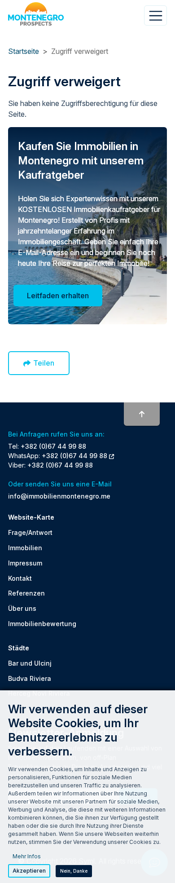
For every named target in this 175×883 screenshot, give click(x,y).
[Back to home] (36, 14)
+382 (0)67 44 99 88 (53, 446)
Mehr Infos (27, 856)
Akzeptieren (29, 870)
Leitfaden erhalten (58, 295)
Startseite (23, 51)
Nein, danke (74, 871)
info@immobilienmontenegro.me (59, 496)
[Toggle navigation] (155, 15)
